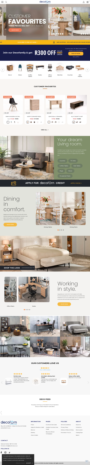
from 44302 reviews (45, 369)
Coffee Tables (64, 166)
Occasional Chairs (65, 176)
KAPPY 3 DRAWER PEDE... (34, 116)
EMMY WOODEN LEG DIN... (13, 116)
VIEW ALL (44, 130)
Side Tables (76, 166)
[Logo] (45, 2)
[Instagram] (5, 452)
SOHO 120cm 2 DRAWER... (56, 116)
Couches (62, 160)
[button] (88, 22)
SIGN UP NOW (75, 53)
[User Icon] (84, 2)
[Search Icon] (6, 2)
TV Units (73, 160)
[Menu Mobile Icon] (2, 2)
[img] (45, 368)
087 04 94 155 (13, 444)
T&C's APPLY (76, 56)
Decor (70, 171)
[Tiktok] (9, 452)
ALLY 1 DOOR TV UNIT (77, 116)
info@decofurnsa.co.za (11, 445)
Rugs (61, 171)
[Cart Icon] (87, 2)
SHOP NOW (27, 30)
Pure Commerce (34, 463)
